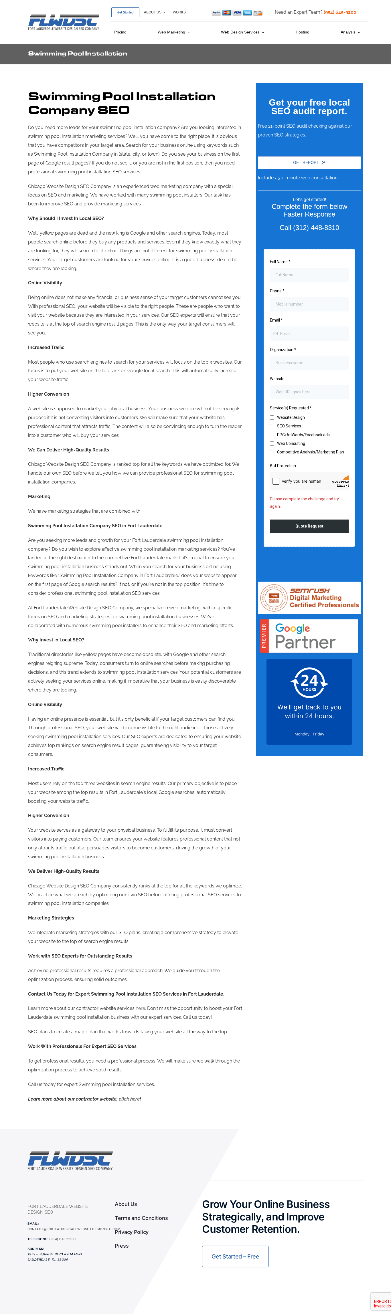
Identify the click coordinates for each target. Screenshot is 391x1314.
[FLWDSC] (64, 15)
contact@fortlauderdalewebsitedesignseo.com (73, 1229)
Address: (36, 1249)
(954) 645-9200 (62, 1239)
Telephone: (37, 1239)
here (140, 1008)
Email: (33, 1224)
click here (129, 1099)
